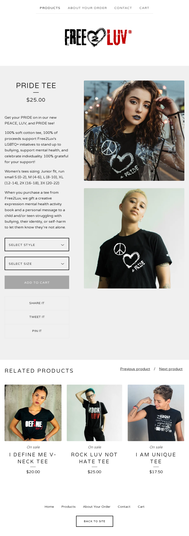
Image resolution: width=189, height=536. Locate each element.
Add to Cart (37, 283)
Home (49, 507)
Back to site (94, 521)
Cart (144, 8)
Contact (123, 8)
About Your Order (87, 8)
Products (50, 8)
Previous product (135, 369)
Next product (171, 369)
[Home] (94, 37)
